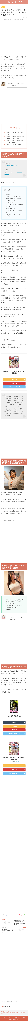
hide (18, 127)
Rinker (17, 375)
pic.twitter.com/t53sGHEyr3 (12, 165)
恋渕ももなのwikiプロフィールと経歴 (15, 133)
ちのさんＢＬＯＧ (14, 2)
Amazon (14, 379)
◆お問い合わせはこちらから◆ (20, 1017)
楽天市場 (14, 383)
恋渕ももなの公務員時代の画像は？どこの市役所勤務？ (15, 137)
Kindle (14, 722)
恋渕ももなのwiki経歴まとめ (15, 145)
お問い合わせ (6, 1006)
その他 (3, 7)
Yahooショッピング (14, 386)
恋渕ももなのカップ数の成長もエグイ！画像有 (15, 141)
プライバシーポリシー (6, 1017)
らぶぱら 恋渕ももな (14, 716)
